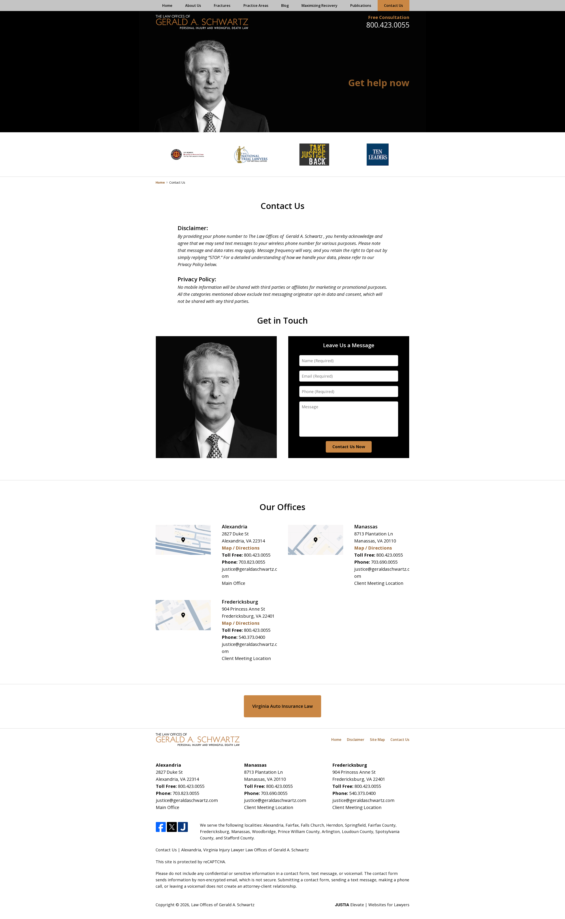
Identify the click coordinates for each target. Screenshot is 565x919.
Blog (285, 5)
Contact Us (393, 5)
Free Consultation (388, 17)
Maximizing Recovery (319, 5)
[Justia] (183, 827)
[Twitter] (172, 827)
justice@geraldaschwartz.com (187, 800)
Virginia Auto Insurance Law (282, 706)
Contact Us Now (348, 446)
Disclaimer (355, 739)
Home (167, 5)
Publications (360, 5)
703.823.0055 (252, 562)
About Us (193, 5)
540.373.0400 (252, 637)
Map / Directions (241, 548)
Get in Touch (282, 320)
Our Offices (282, 507)
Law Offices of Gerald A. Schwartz (222, 904)
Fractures (222, 5)
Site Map (377, 739)
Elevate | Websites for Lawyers (372, 904)
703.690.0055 (384, 562)
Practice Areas (255, 5)
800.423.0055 (387, 25)
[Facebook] (161, 827)
